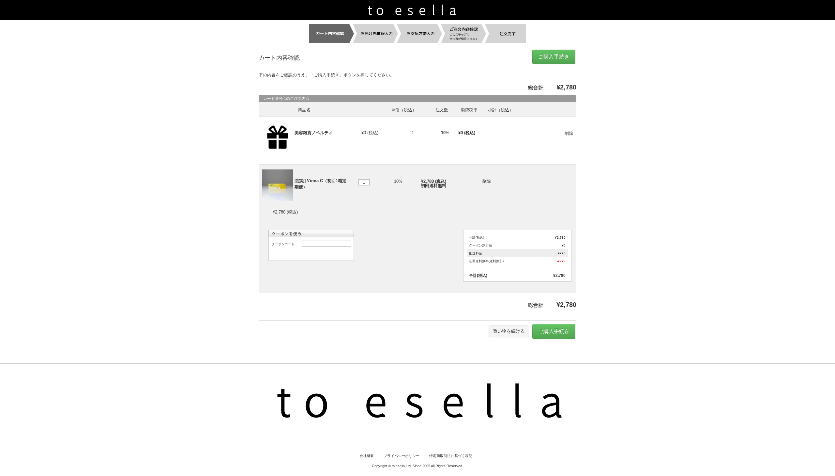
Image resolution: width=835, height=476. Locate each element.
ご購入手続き (553, 56)
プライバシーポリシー (401, 456)
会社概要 (366, 456)
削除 (569, 133)
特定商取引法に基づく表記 (450, 456)
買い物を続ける (509, 331)
